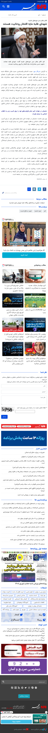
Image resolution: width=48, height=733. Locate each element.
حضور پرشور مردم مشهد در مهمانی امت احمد (31, 495)
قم (39, 15)
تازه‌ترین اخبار (41, 448)
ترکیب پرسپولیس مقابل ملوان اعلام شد (33, 531)
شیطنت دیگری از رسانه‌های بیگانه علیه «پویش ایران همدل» (27, 203)
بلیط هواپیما (7, 602)
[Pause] (4, 244)
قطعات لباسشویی (39, 602)
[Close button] (46, 712)
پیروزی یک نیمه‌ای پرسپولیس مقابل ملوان (32, 544)
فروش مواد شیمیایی (21, 599)
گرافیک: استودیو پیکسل (20, 729)
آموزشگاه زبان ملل (11, 606)
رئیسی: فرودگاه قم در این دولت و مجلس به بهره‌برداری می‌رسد (26, 629)
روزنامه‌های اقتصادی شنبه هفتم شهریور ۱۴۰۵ (30, 583)
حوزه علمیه (38, 211)
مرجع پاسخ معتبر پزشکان (38, 599)
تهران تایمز (16, 609)
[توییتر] (25, 688)
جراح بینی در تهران (40, 592)
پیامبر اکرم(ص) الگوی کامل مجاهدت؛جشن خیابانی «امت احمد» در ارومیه (25, 489)
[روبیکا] (22, 688)
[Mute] (7, 244)
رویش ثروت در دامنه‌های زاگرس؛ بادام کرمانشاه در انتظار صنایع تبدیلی (24, 503)
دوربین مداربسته (8, 595)
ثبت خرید (24, 255)
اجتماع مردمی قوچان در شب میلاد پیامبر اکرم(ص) (30, 484)
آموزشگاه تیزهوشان (22, 602)
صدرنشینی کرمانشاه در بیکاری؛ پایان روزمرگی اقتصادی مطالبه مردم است (23, 508)
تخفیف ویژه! (16, 721)
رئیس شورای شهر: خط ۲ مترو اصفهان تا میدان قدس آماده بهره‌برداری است (24, 513)
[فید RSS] (18, 688)
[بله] (32, 688)
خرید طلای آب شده (18, 592)
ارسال (4, 417)
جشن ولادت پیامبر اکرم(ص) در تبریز (34, 476)
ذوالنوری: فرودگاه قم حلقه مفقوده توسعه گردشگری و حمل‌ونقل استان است (24, 632)
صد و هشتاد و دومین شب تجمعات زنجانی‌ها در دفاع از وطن (26, 472)
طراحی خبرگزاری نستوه (37, 729)
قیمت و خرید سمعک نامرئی (37, 609)
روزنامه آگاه (6, 609)
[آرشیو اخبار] (15, 688)
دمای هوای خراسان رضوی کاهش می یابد (32, 523)
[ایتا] (12, 688)
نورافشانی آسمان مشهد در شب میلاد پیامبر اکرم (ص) (29, 467)
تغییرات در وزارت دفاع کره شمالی (35, 452)
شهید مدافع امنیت (26, 211)
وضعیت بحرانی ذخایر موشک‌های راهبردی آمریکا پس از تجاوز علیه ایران (24, 480)
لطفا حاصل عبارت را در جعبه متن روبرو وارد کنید (32, 408)
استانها (44, 15)
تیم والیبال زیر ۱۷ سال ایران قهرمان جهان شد (31, 518)
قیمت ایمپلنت (7, 599)
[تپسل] (3, 219)
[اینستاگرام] (29, 688)
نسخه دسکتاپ (24, 696)
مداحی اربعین (21, 595)
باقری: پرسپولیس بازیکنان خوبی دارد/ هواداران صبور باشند (27, 540)
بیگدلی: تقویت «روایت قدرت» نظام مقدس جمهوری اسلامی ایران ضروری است (23, 462)
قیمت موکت (6, 592)
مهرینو (24, 609)
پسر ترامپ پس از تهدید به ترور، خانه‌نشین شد (31, 535)
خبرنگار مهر (37, 71)
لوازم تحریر (29, 592)
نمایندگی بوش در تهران (35, 606)
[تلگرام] (35, 688)
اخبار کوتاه (42, 624)
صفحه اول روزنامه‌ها (38, 548)
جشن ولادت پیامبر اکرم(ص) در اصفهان (33, 457)
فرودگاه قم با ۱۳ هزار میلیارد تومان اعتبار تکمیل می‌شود (28, 640)
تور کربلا (43, 595)
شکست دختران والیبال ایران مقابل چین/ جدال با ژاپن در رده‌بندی (25, 527)
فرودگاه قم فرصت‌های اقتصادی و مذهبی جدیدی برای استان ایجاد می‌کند (25, 636)
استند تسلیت (33, 595)
